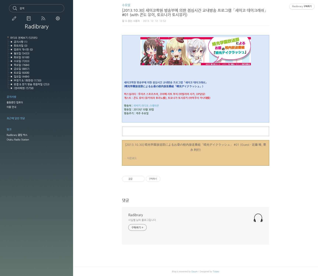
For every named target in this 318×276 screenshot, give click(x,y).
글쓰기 (14, 18)
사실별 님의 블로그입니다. (142, 219)
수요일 (126, 5)
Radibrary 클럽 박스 (17, 134)
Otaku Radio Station (18, 139)
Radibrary (37, 26)
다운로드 (132, 158)
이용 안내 (11, 107)
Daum (194, 271)
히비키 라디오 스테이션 (146, 105)
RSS (44, 18)
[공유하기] (136, 179)
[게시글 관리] (140, 179)
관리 (58, 18)
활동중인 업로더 (15, 102)
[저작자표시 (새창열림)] (162, 178)
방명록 (29, 18)
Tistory (216, 271)
